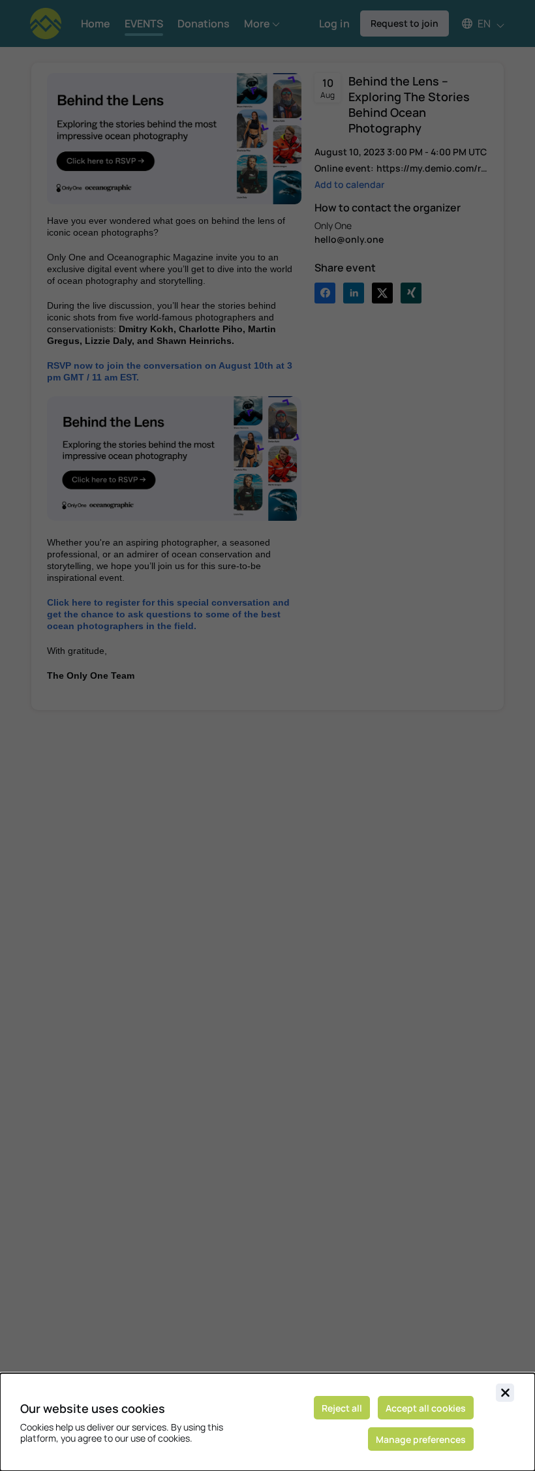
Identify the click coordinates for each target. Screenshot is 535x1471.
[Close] (505, 1393)
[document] (267, 1422)
